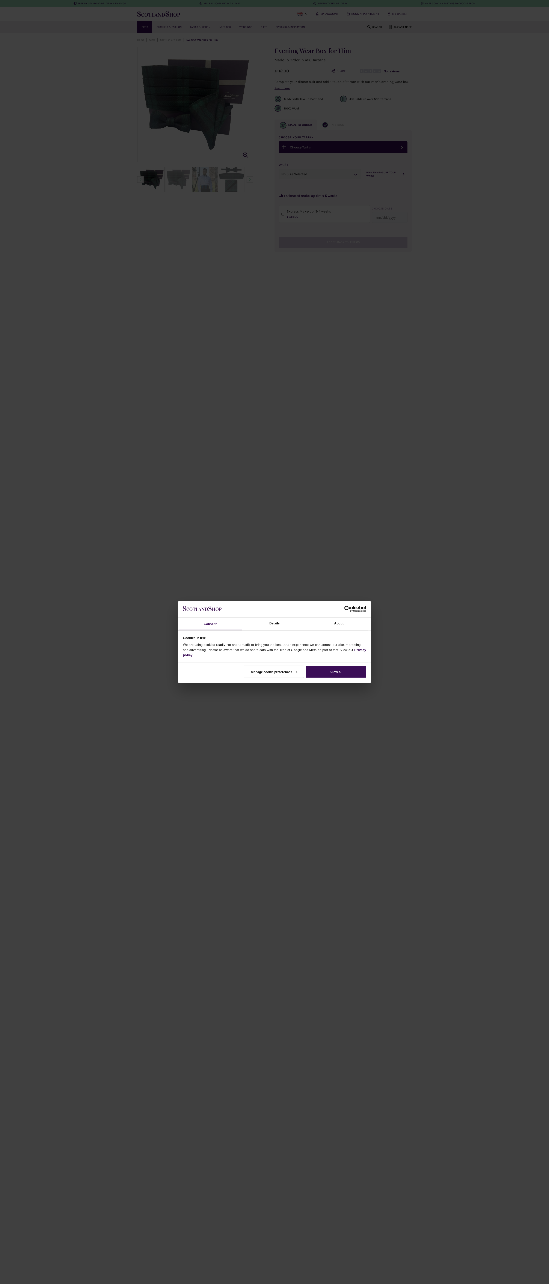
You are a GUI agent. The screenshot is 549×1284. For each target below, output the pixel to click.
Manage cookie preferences (271, 672)
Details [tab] (274, 623)
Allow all (335, 672)
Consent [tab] (210, 624)
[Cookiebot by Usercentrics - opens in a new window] (347, 609)
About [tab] (339, 623)
